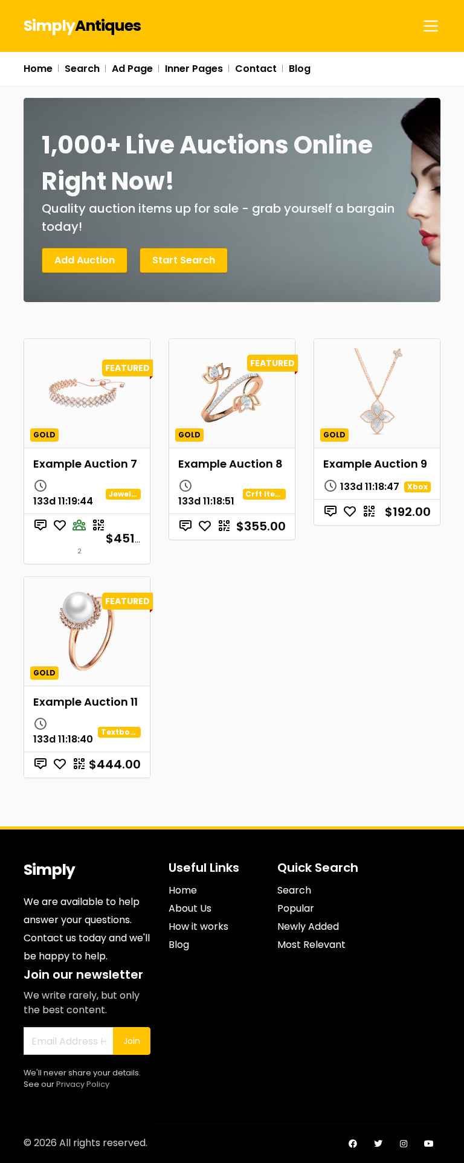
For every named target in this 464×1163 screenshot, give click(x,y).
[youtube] (429, 1143)
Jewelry (124, 494)
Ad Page (132, 69)
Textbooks (122, 732)
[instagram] (403, 1143)
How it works (198, 926)
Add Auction (84, 260)
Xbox (417, 487)
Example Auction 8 (230, 463)
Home (38, 69)
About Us (190, 908)
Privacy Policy (82, 1084)
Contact (256, 69)
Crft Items (267, 494)
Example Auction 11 (85, 701)
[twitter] (378, 1143)
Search (82, 69)
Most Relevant (311, 945)
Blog (300, 69)
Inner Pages (194, 69)
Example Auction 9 (375, 463)
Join (131, 1041)
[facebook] (352, 1143)
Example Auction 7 (85, 463)
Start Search (183, 260)
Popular (295, 908)
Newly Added (308, 926)
